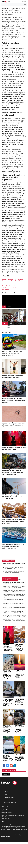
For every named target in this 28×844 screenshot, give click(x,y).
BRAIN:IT (9, 836)
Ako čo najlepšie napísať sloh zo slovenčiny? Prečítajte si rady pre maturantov (14, 571)
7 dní (19, 578)
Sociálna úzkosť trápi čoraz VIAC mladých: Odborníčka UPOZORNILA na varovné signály (14, 619)
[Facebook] (4, 766)
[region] (13, 2)
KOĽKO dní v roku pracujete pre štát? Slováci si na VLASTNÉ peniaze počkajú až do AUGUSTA (15, 616)
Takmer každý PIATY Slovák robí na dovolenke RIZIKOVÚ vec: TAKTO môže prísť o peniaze (14, 591)
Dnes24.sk (7, 325)
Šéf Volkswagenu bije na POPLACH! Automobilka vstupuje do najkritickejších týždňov (13, 599)
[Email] (11, 766)
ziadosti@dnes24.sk (5, 818)
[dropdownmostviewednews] (14, 575)
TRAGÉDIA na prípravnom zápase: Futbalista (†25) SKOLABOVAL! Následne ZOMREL (14, 587)
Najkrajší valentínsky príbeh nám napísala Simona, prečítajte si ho (13, 567)
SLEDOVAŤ (6, 774)
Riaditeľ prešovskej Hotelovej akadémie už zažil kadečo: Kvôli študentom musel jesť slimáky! (13, 288)
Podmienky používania (10, 797)
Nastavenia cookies (9, 800)
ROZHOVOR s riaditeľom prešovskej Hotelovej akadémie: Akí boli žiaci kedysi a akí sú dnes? (14, 281)
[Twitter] (7, 766)
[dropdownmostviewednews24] (14, 624)
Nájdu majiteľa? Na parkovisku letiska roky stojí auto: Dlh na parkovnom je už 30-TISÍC (14, 604)
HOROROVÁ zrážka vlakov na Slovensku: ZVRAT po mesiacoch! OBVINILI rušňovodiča (14, 612)
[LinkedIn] (15, 766)
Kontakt (6, 791)
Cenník (6, 794)
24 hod (19, 579)
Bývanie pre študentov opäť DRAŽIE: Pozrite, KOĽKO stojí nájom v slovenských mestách (14, 594)
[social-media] (2, 821)
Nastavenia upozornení (10, 802)
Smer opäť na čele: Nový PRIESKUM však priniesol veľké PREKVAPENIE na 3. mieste (14, 583)
